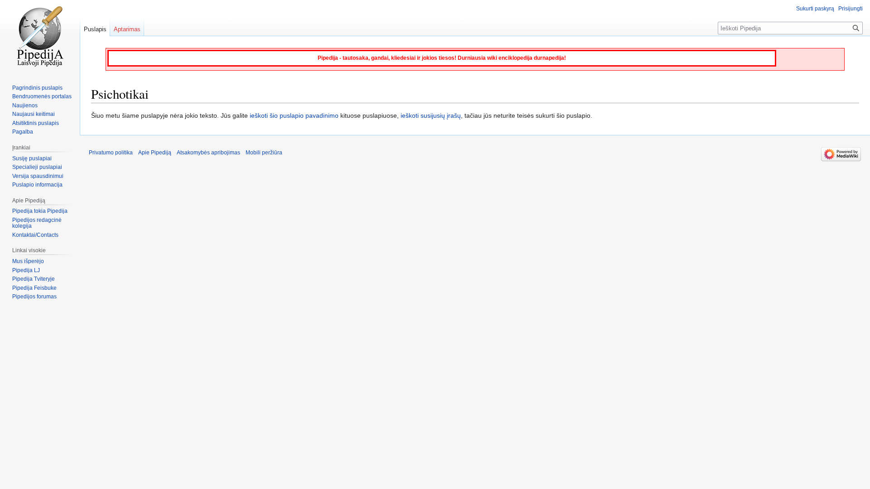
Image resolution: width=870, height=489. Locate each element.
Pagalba (22, 132)
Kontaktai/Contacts (35, 235)
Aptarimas (127, 29)
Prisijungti (850, 8)
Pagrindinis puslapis (37, 88)
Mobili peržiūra (264, 152)
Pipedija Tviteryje (33, 279)
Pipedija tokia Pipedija (40, 211)
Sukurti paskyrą (815, 8)
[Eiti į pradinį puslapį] (40, 36)
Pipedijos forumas (34, 296)
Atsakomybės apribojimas (208, 152)
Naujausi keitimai (33, 114)
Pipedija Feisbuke (34, 288)
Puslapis (95, 29)
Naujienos (25, 105)
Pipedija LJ (26, 270)
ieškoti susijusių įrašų (431, 115)
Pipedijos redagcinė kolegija (37, 223)
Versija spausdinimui (37, 176)
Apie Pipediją (154, 152)
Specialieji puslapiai (37, 167)
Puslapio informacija (37, 185)
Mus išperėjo (28, 261)
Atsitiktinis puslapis (35, 123)
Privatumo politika (111, 152)
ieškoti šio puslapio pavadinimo (294, 115)
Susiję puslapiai (32, 158)
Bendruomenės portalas (42, 96)
